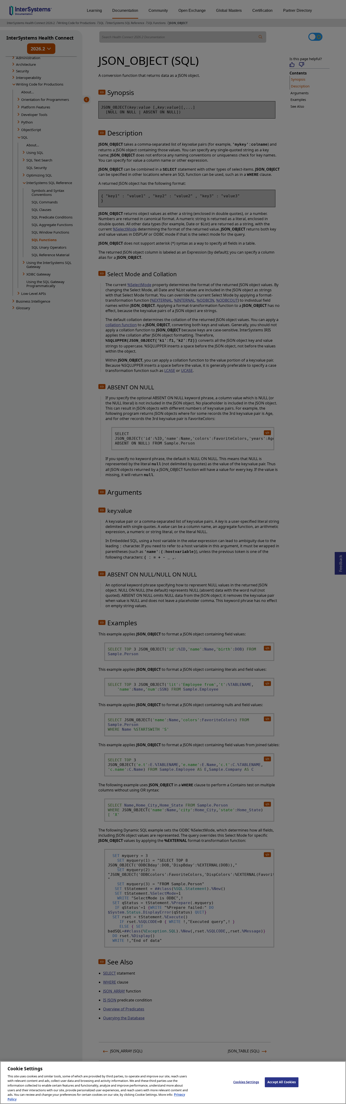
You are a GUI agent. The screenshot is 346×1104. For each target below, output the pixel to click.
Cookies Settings (246, 1082)
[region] (173, 1082)
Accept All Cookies (281, 1082)
